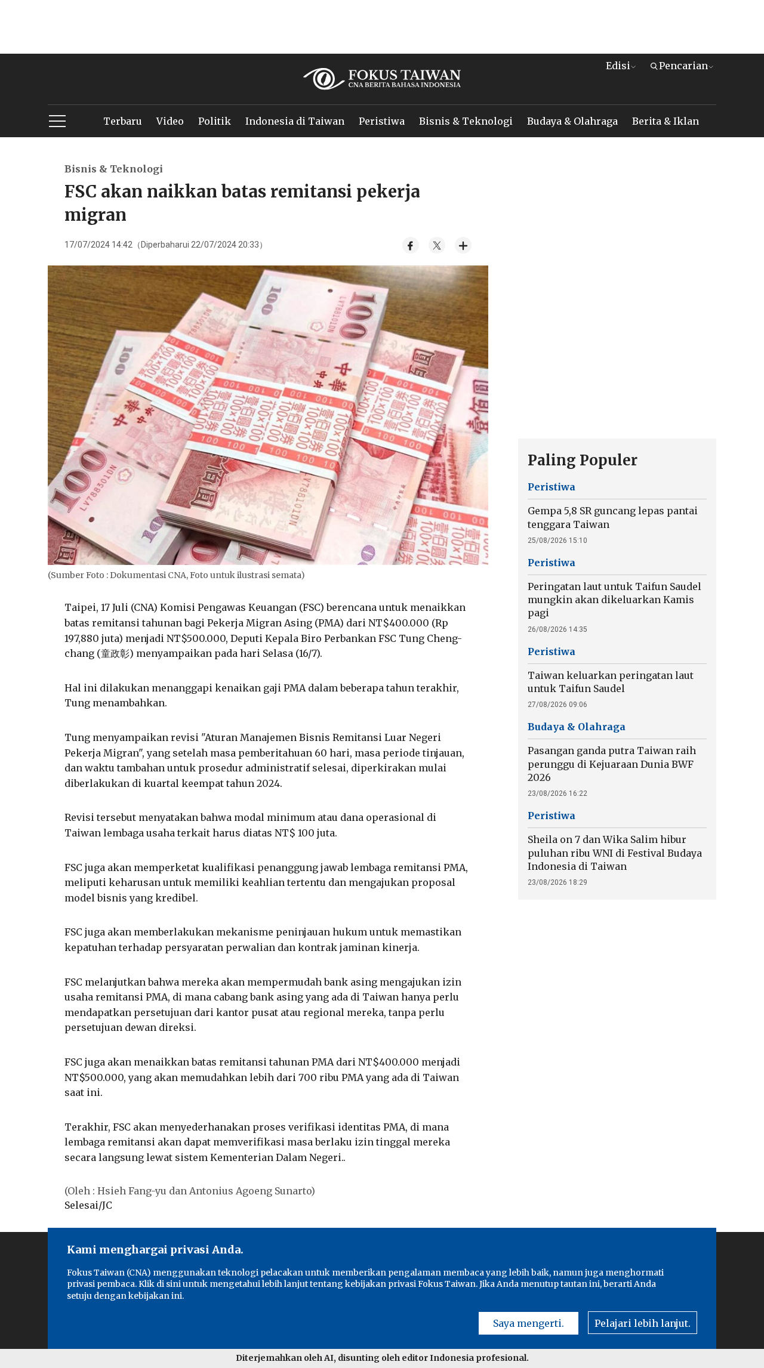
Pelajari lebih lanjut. (642, 1323)
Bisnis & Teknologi (466, 121)
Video (170, 121)
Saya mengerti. (528, 1323)
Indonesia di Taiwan (294, 121)
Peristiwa (382, 121)
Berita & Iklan (665, 121)
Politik (214, 121)
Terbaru (122, 121)
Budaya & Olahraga (572, 121)
